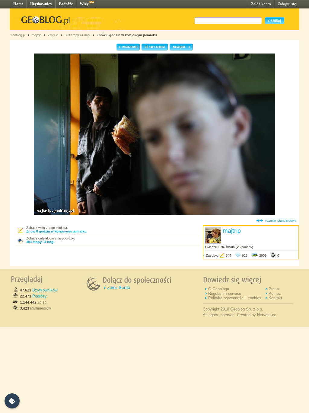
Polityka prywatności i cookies (234, 298)
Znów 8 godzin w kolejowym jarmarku (127, 35)
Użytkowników (44, 290)
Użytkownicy (41, 4)
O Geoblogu (218, 289)
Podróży (39, 296)
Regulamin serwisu (224, 293)
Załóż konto (261, 4)
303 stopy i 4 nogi (77, 35)
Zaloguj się (287, 4)
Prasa (274, 289)
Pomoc (275, 293)
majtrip (36, 35)
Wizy (84, 4)
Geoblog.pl (17, 35)
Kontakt (275, 298)
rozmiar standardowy (280, 220)
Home (18, 4)
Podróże (66, 4)
